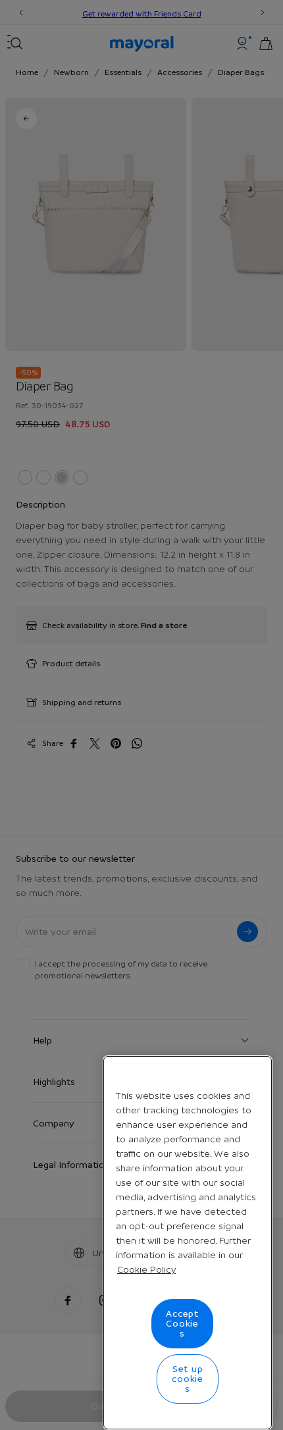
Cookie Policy (146, 1269)
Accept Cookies (182, 1323)
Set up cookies (187, 1378)
